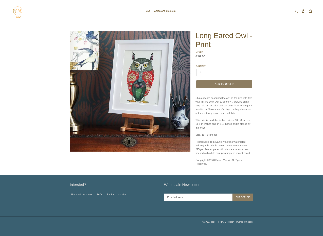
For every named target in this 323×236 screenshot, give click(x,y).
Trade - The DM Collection (222, 222)
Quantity (201, 65)
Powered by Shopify (244, 222)
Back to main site (116, 194)
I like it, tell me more (81, 194)
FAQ (99, 194)
